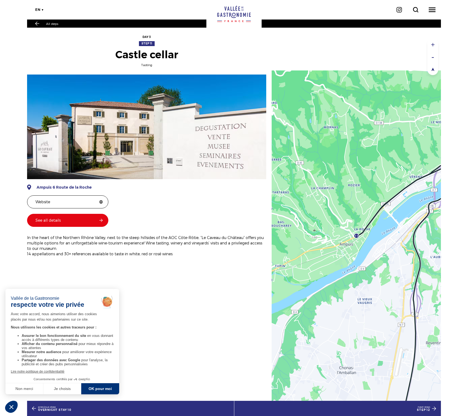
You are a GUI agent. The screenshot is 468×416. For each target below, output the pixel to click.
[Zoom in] (432, 44)
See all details (48, 220)
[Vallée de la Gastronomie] (234, 14)
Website (42, 201)
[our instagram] (399, 10)
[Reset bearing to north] (432, 69)
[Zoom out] (432, 57)
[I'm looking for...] (415, 10)
